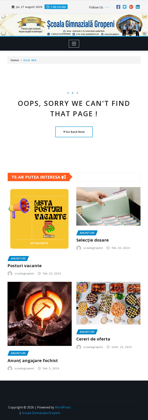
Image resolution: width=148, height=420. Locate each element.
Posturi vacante (25, 265)
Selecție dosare (92, 240)
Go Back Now (75, 132)
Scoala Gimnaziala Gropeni (41, 413)
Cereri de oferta (93, 339)
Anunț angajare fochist (33, 360)
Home (15, 60)
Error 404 (30, 60)
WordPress (63, 407)
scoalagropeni (24, 273)
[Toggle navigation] (74, 44)
